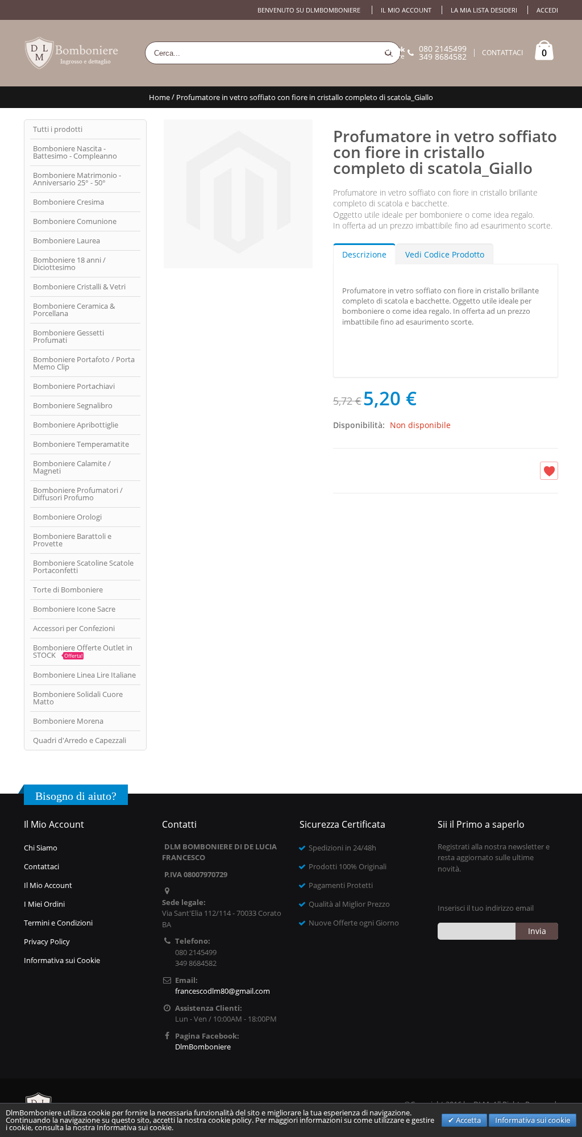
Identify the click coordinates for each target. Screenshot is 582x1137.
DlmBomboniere (378, 53)
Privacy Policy (47, 941)
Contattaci (41, 866)
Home (159, 97)
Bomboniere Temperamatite (81, 444)
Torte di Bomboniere (68, 589)
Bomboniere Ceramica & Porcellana (74, 309)
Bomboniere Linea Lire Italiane (84, 675)
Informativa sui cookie (532, 1120)
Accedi (547, 10)
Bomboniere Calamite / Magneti (72, 467)
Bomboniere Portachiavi (74, 386)
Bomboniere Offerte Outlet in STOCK (82, 651)
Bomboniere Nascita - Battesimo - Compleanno (75, 152)
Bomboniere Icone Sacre (74, 609)
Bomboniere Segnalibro (73, 405)
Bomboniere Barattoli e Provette (72, 540)
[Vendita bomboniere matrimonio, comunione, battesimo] (72, 53)
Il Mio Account (48, 885)
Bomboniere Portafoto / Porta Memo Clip (84, 363)
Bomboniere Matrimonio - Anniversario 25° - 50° (77, 179)
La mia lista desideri (484, 10)
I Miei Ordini (44, 904)
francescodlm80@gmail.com (222, 991)
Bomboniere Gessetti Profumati (68, 336)
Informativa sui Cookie (62, 960)
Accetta (467, 1120)
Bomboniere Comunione (75, 221)
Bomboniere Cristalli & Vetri (79, 286)
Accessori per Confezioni (74, 628)
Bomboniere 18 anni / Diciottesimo (69, 263)
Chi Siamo (40, 848)
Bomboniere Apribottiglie (75, 425)
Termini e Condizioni (58, 923)
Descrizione (364, 254)
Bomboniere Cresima (68, 202)
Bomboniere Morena (68, 721)
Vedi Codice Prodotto (444, 254)
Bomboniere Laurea (66, 240)
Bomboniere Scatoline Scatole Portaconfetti (83, 566)
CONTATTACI (502, 52)
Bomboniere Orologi (67, 517)
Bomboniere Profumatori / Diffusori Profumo (78, 494)
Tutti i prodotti (57, 129)
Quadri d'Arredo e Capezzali (79, 740)
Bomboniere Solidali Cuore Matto (78, 698)
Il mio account (406, 10)
